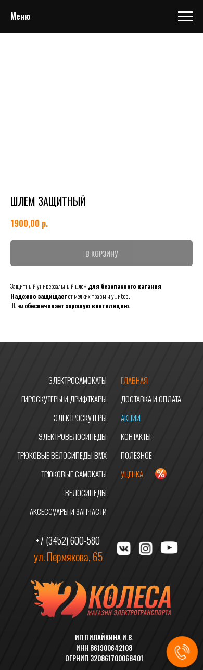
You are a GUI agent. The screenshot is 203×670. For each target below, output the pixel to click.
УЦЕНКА (132, 473)
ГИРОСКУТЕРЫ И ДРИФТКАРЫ (64, 398)
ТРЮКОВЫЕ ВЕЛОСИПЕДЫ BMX (62, 455)
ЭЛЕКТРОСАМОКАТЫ (77, 380)
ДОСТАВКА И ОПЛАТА (151, 398)
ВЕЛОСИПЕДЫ (86, 492)
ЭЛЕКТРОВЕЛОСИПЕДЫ (73, 436)
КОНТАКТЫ (136, 436)
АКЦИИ (131, 417)
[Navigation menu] (185, 16)
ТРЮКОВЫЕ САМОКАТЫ (74, 473)
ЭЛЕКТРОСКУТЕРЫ (80, 417)
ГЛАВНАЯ (134, 380)
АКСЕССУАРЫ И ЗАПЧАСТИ (68, 511)
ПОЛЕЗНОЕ (136, 455)
